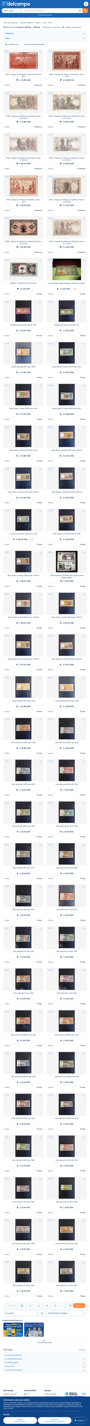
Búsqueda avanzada (45, 15)
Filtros (7, 38)
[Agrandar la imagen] (23, 60)
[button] (80, 10)
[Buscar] (85, 10)
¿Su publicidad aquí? (44, 1342)
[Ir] (42, 1313)
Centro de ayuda (50, 1394)
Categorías (9, 33)
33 (70, 1306)
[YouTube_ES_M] (34, 1330)
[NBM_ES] (13, 1330)
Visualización (13, 44)
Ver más (6, 1414)
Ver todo (82, 1350)
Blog (25, 1394)
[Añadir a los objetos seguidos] (40, 52)
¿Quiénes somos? (10, 1394)
